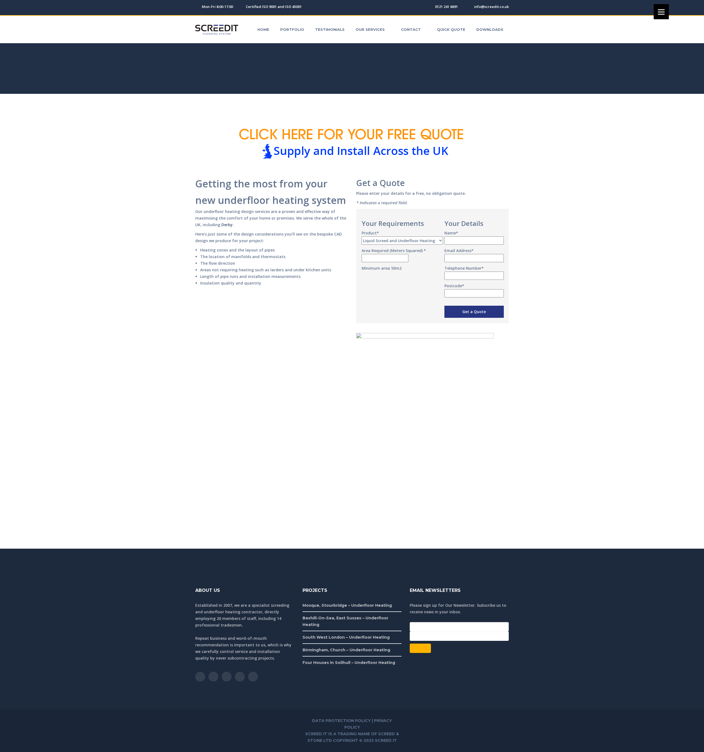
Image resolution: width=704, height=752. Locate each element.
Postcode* (454, 285)
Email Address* (459, 250)
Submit (420, 648)
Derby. (227, 224)
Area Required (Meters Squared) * (394, 250)
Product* (370, 233)
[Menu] (661, 11)
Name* (451, 233)
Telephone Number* (464, 268)
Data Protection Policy (341, 720)
